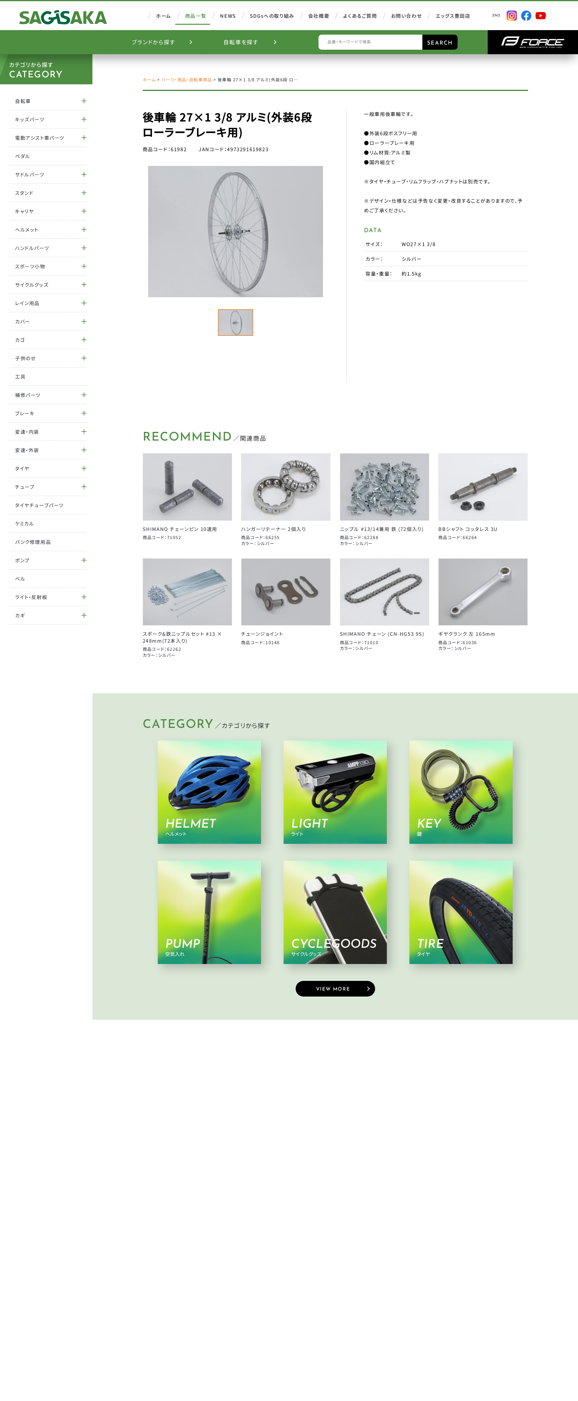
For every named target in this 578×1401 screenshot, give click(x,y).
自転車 (23, 101)
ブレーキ (25, 413)
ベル (20, 578)
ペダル (22, 156)
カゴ (20, 339)
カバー (22, 321)
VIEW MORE (333, 989)
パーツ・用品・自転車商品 (186, 79)
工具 (20, 376)
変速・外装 (27, 450)
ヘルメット (27, 229)
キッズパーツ (30, 119)
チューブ (24, 486)
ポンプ (22, 560)
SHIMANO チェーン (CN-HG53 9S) (382, 633)
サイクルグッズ (31, 284)
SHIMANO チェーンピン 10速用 (180, 528)
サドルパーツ (30, 174)
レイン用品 (27, 303)
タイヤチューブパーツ (39, 505)
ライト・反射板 (31, 597)
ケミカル (24, 523)
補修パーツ (28, 394)
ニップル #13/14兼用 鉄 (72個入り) (382, 528)
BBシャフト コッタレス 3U (468, 528)
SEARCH (440, 43)
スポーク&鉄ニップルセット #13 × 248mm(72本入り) (182, 637)
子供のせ (25, 358)
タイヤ (22, 468)
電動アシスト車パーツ (39, 137)
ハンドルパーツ (32, 247)
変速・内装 (27, 431)
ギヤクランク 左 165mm (466, 633)
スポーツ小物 (30, 266)
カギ (20, 615)
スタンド (24, 192)
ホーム (149, 79)
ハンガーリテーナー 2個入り (273, 528)
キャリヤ (24, 211)
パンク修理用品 (33, 541)
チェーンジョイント (262, 633)
